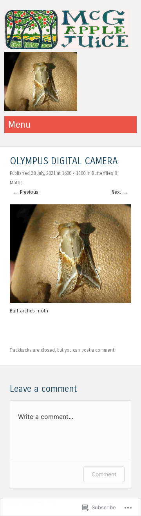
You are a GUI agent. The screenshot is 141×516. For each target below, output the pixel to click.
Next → (120, 192)
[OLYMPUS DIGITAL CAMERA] (70, 301)
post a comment (97, 350)
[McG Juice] (67, 47)
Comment (104, 474)
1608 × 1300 (73, 173)
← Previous (25, 192)
